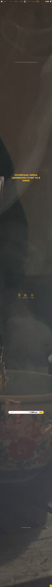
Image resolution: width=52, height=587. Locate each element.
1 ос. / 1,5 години (17, 414)
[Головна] (25, 1)
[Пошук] (48, 1)
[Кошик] (50, 1)
